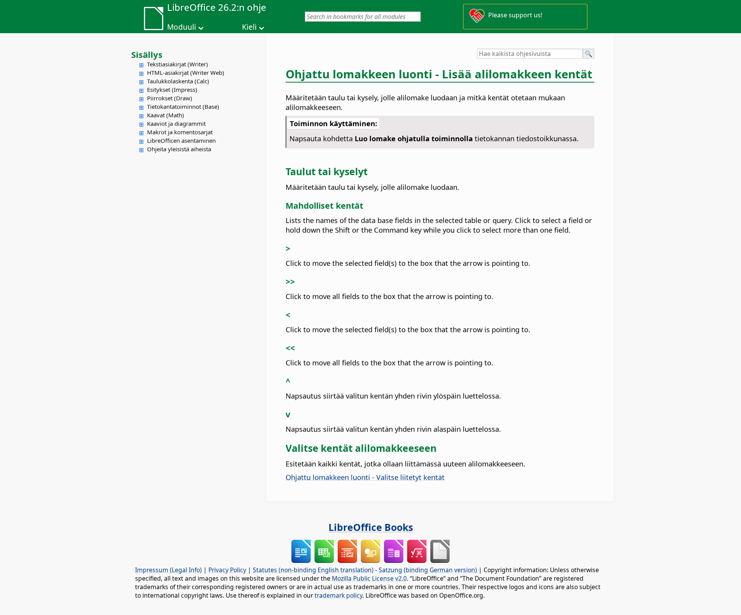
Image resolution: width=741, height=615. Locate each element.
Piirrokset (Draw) (169, 98)
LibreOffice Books (370, 527)
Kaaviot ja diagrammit (176, 123)
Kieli (249, 27)
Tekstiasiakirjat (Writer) (177, 64)
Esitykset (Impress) (172, 89)
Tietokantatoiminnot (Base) (183, 106)
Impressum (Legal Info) (168, 570)
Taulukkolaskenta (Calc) (178, 81)
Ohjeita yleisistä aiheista (179, 149)
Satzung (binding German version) (428, 570)
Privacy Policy (227, 570)
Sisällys (146, 54)
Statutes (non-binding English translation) (313, 570)
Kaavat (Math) (165, 115)
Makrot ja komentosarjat (180, 132)
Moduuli (181, 27)
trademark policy (338, 595)
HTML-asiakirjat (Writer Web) (185, 72)
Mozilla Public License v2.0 (369, 578)
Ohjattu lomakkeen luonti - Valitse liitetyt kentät (365, 477)
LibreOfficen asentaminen (181, 140)
